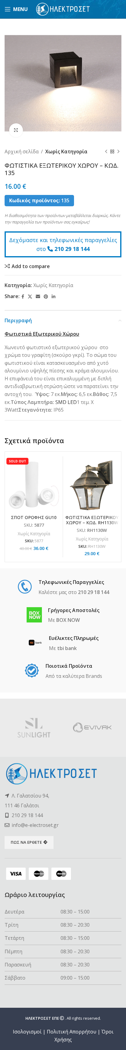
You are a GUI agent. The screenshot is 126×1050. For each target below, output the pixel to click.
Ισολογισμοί (27, 1031)
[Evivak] (92, 728)
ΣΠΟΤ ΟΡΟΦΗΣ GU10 (34, 517)
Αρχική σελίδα (22, 151)
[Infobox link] (63, 587)
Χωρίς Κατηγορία (66, 151)
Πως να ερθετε (26, 842)
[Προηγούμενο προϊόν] (106, 152)
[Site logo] (63, 8)
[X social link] (30, 297)
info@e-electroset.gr (35, 825)
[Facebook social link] (23, 297)
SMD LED (66, 402)
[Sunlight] (34, 728)
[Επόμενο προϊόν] (118, 152)
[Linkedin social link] (53, 297)
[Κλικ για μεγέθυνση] (16, 130)
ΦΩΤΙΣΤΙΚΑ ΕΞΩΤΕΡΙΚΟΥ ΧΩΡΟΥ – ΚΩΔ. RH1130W (92, 519)
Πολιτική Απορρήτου (71, 1031)
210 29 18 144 (72, 248)
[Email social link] (38, 297)
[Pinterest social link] (46, 297)
